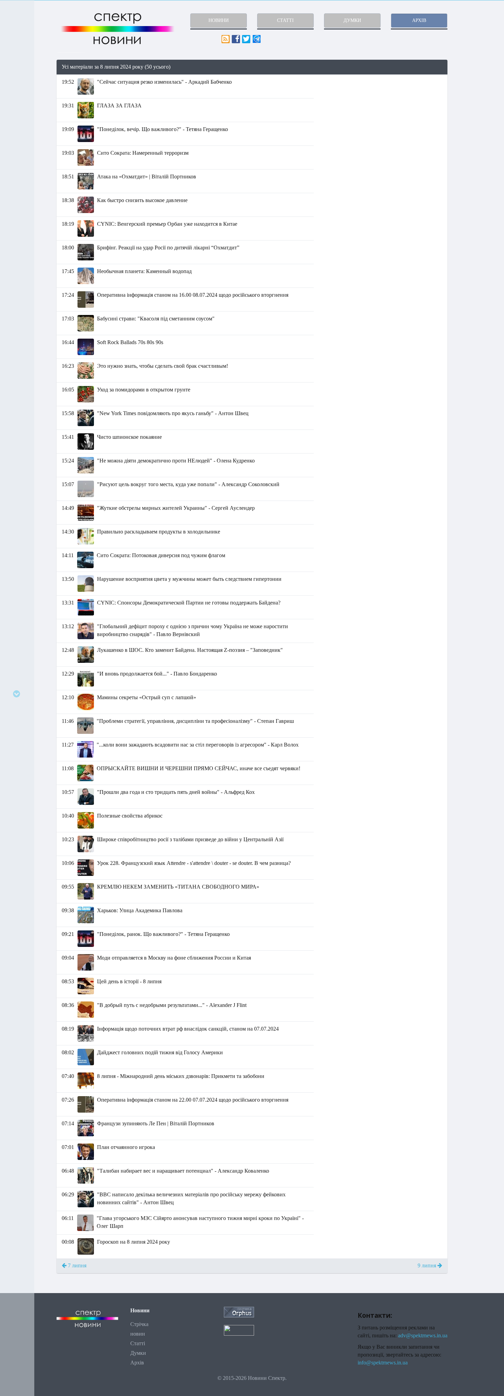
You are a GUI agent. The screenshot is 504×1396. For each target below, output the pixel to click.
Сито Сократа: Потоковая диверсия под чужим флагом (161, 555)
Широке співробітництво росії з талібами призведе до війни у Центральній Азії (190, 839)
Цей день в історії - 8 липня (129, 981)
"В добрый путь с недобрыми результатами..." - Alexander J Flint (172, 1005)
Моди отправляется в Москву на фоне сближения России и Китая (174, 958)
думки (352, 20)
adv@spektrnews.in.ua (422, 1335)
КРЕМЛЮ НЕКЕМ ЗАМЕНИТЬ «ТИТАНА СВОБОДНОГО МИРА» (178, 887)
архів (419, 20)
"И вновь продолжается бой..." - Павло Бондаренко (157, 674)
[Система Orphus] (239, 1311)
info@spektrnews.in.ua (383, 1362)
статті (285, 20)
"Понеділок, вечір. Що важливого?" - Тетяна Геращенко (162, 129)
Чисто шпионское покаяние (129, 437)
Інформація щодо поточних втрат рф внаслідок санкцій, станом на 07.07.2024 (188, 1029)
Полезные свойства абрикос (130, 816)
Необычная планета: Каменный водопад (144, 271)
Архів (137, 1362)
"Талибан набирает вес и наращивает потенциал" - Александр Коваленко (183, 1171)
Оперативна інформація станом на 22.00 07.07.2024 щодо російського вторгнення (192, 1100)
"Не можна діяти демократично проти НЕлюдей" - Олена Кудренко (176, 461)
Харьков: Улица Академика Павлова (139, 910)
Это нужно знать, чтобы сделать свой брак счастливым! (162, 366)
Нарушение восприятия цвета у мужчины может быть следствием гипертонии (189, 579)
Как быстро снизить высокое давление (142, 200)
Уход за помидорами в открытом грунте (143, 389)
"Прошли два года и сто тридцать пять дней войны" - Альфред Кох (176, 792)
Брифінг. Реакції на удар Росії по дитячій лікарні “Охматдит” (168, 247)
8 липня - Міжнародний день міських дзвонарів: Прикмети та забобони (180, 1076)
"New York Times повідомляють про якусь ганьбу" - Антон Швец (173, 413)
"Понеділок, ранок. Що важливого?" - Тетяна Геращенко (163, 934)
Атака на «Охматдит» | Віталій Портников (146, 176)
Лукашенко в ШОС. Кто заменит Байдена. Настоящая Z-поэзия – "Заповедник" (190, 650)
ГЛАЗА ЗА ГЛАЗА (119, 105)
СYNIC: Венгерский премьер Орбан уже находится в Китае (167, 224)
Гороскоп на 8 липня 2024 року (133, 1242)
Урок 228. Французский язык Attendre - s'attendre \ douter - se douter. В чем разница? (194, 863)
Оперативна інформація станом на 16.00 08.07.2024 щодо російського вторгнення (192, 295)
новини (218, 20)
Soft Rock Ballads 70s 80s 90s (130, 342)
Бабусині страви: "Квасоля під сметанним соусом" (156, 318)
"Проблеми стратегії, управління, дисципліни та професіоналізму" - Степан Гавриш (195, 721)
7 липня (76, 1265)
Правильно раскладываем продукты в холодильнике (158, 532)
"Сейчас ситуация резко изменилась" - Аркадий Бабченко (164, 82)
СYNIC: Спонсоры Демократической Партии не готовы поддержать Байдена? (188, 603)
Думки (138, 1353)
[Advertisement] (385, 123)
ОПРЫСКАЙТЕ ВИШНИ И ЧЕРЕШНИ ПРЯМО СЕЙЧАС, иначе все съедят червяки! (198, 768)
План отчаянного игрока (126, 1147)
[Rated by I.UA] (239, 1330)
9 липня (427, 1265)
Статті (137, 1343)
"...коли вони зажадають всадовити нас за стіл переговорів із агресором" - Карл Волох (198, 745)
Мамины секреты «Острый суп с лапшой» (146, 697)
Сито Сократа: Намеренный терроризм (143, 153)
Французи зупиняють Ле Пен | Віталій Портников (155, 1123)
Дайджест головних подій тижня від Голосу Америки (160, 1052)
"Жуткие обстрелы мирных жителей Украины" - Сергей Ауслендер (176, 508)
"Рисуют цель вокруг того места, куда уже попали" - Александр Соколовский (188, 484)
